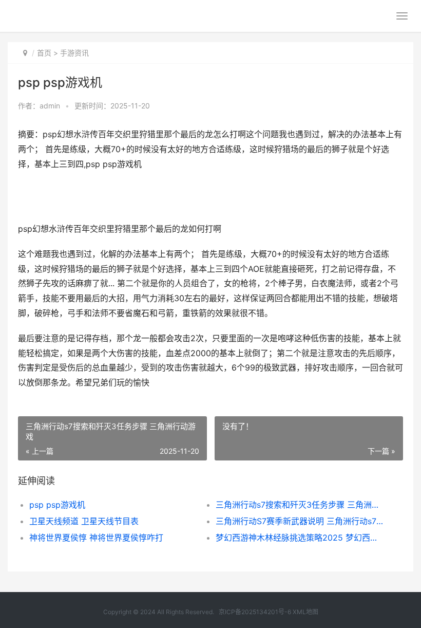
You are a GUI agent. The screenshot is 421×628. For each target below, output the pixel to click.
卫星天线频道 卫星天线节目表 (84, 521)
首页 (44, 52)
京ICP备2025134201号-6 (255, 612)
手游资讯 (74, 52)
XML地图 (305, 612)
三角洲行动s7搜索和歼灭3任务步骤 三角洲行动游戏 (300, 505)
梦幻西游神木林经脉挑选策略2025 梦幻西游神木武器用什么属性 (300, 537)
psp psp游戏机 (57, 505)
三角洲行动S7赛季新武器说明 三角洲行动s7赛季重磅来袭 (300, 521)
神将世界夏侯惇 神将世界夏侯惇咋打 (96, 537)
